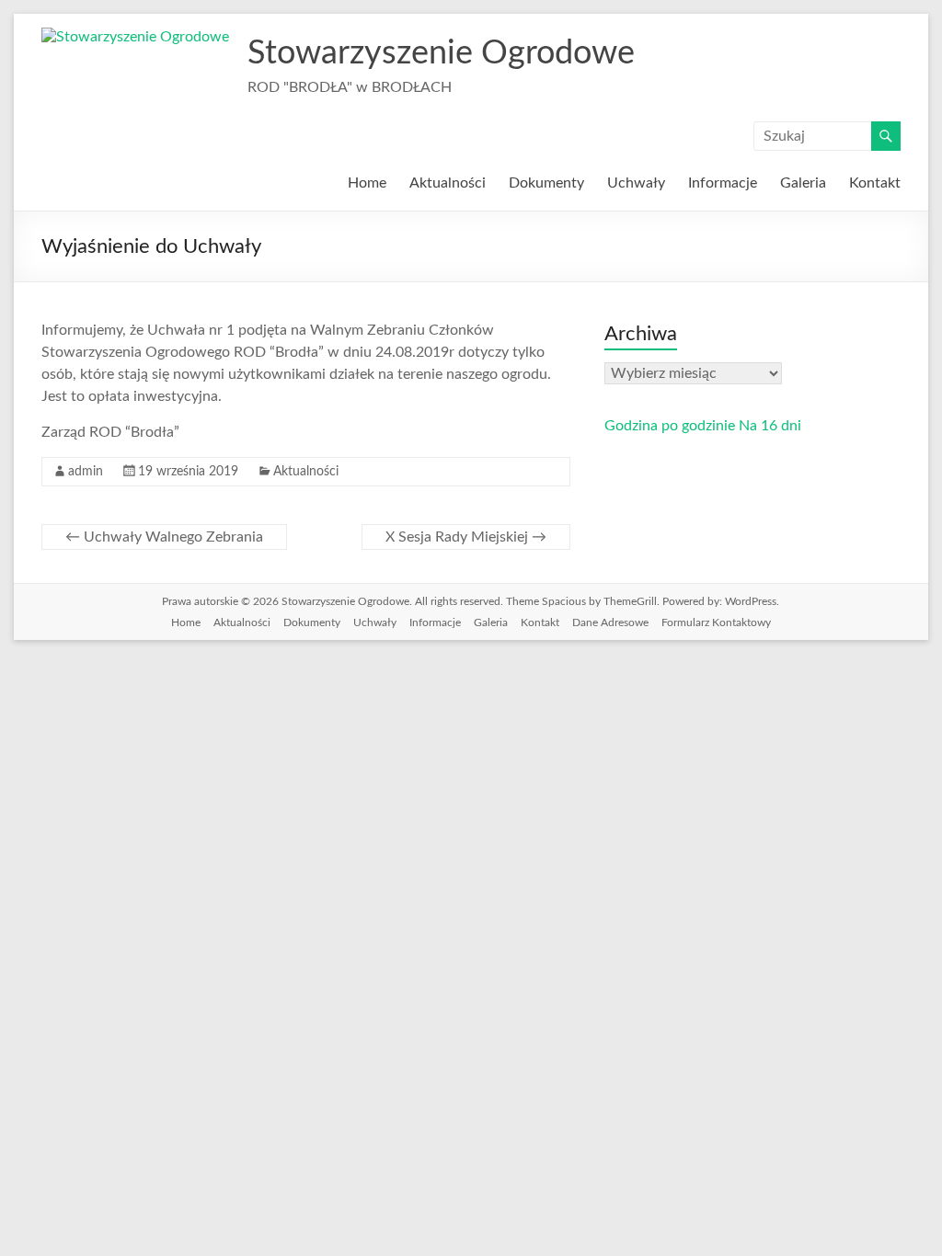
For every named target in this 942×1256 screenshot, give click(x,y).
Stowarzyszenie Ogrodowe (441, 53)
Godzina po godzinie (669, 425)
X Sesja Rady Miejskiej (465, 537)
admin (85, 471)
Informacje (722, 183)
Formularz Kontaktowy (716, 622)
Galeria (803, 183)
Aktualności (447, 183)
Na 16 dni (770, 425)
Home (367, 183)
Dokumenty (546, 183)
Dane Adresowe (610, 622)
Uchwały (636, 183)
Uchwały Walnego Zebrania (164, 537)
